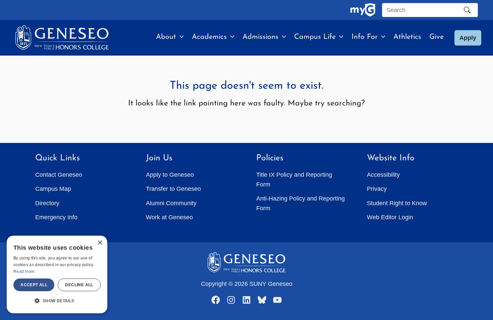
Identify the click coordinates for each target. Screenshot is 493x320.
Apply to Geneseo (170, 174)
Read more (24, 271)
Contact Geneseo (58, 174)
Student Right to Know (397, 203)
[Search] (467, 10)
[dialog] (57, 274)
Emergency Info (56, 217)
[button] (180, 37)
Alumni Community (171, 203)
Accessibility (383, 174)
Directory (47, 203)
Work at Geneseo (169, 217)
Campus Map (53, 188)
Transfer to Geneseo (173, 188)
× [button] (99, 242)
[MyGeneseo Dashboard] (362, 10)
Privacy (377, 188)
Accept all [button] (33, 285)
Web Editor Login (390, 217)
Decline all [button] (79, 285)
